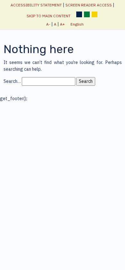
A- (48, 24)
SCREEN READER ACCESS (88, 5)
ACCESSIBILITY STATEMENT (36, 5)
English (77, 24)
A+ (62, 24)
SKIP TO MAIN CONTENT (49, 15)
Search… (12, 81)
